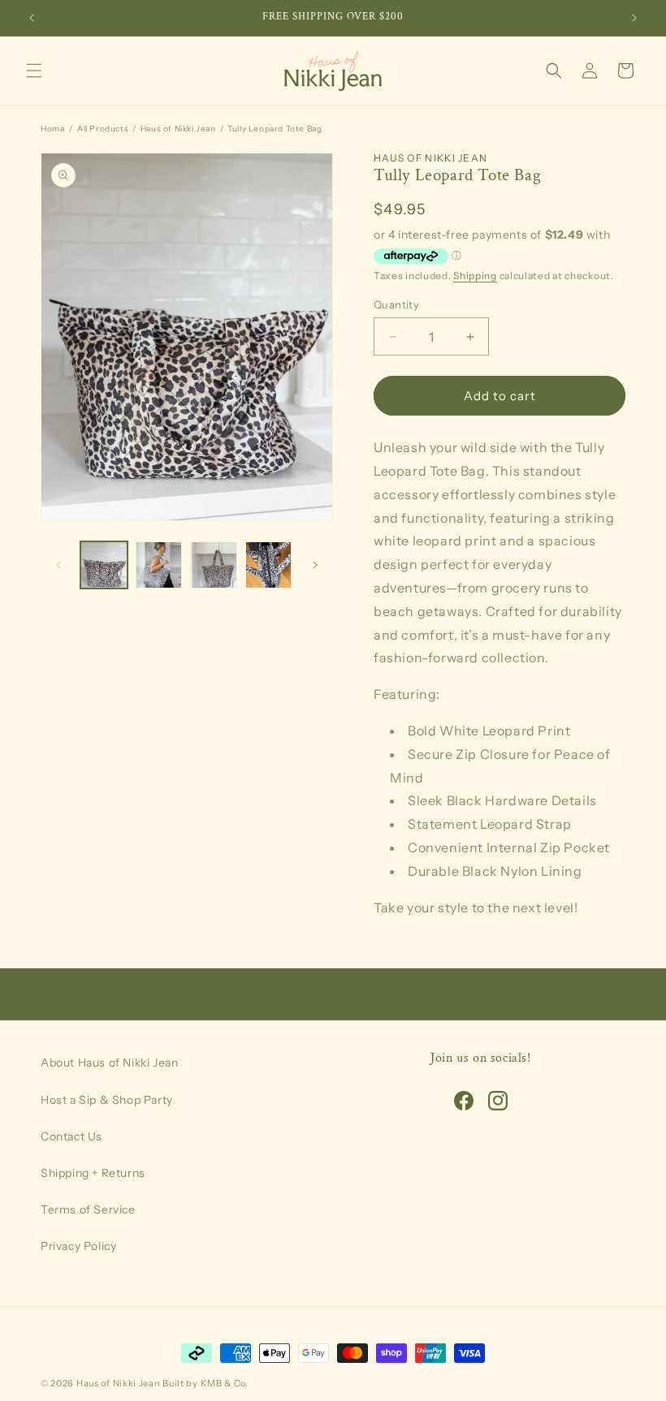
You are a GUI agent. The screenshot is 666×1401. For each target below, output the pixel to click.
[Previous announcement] (32, 18)
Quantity (396, 304)
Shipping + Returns (93, 1173)
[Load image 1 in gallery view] (104, 564)
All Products (102, 128)
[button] (34, 70)
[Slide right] (315, 565)
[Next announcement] (634, 18)
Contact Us (71, 1136)
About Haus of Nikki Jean (109, 1062)
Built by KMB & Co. (205, 1383)
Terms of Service (88, 1209)
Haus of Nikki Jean (178, 128)
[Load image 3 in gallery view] (213, 564)
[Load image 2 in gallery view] (159, 564)
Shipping (475, 275)
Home (53, 128)
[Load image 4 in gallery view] (268, 564)
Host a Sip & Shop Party (107, 1100)
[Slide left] (58, 565)
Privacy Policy (78, 1246)
